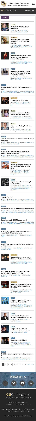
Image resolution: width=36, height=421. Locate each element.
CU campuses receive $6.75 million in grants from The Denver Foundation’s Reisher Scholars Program (20, 73)
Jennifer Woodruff (7, 248)
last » (32, 364)
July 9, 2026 (28, 129)
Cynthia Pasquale (16, 331)
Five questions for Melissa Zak (19, 329)
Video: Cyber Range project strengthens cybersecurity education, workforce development (21, 286)
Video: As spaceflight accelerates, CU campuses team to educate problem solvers (21, 166)
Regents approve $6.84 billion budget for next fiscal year (21, 182)
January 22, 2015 (24, 319)
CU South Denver (28, 306)
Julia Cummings (16, 129)
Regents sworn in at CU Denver (19, 340)
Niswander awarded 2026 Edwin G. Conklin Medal (20, 27)
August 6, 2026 (17, 46)
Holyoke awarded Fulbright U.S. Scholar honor (21, 126)
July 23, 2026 (26, 102)
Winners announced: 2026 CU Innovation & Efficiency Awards (17, 209)
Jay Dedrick (14, 102)
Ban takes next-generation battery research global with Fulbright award (20, 113)
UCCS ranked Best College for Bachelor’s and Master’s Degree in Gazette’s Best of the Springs (15, 272)
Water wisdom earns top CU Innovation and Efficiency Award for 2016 (21, 301)
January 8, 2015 (26, 342)
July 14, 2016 (23, 304)
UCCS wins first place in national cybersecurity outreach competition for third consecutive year (16, 232)
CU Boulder (18, 31)
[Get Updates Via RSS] (31, 383)
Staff (13, 30)
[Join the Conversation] (5, 383)
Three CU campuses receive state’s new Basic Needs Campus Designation (17, 139)
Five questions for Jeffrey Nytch (19, 100)
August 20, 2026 (23, 30)
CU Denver (29, 46)
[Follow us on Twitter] (14, 383)
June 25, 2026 (13, 142)
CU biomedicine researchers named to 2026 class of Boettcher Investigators (21, 258)
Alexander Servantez (16, 116)
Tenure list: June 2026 (7, 197)
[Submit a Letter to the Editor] (22, 383)
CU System (13, 47)
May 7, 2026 (29, 290)
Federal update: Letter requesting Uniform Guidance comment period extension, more (15, 152)
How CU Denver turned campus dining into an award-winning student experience (17, 245)
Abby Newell (5, 275)
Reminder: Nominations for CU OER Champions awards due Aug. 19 (16, 88)
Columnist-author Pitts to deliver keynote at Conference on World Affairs (21, 316)
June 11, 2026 (17, 171)
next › (29, 364)
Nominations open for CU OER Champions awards (14, 220)
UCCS (23, 78)
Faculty (23, 31)
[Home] (15, 4)
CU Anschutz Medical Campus (14, 92)
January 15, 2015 (18, 332)
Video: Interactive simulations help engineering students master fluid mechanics (20, 41)
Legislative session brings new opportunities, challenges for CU (17, 354)
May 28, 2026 (23, 261)
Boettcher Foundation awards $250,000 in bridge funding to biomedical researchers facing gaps (21, 57)
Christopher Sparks (16, 45)
